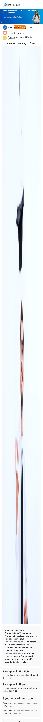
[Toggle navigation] (38, 5)
